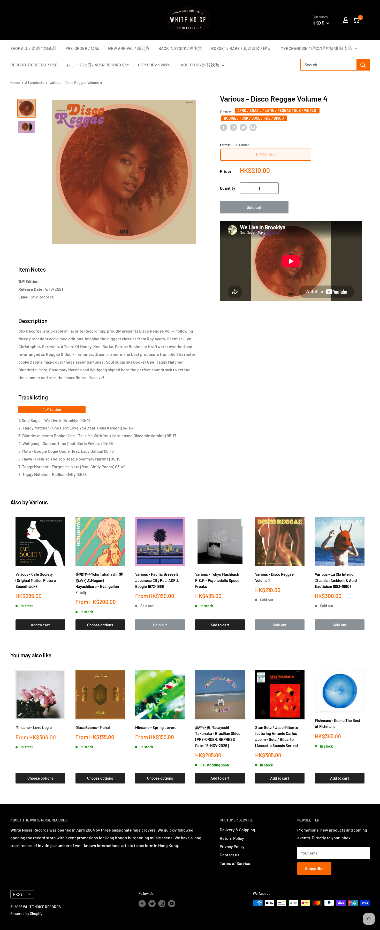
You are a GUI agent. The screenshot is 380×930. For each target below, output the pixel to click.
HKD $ (17, 894)
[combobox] (328, 64)
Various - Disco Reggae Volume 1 (274, 577)
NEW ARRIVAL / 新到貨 (128, 48)
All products (34, 82)
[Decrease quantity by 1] (245, 188)
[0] (356, 20)
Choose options (100, 624)
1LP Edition (52, 409)
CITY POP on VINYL (155, 64)
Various (38, 502)
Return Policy (232, 838)
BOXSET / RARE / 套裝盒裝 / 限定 (241, 48)
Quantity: (228, 188)
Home (15, 82)
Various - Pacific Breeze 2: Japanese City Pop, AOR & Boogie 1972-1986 (157, 580)
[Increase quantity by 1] (273, 188)
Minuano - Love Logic (34, 727)
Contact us (229, 854)
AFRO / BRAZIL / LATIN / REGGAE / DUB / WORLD (277, 110)
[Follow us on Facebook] (142, 903)
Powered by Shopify (26, 913)
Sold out (254, 207)
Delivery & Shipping (237, 829)
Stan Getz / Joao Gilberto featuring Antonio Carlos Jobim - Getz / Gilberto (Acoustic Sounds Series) (276, 736)
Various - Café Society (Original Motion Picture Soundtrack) (36, 580)
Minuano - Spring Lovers (155, 727)
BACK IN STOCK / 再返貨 (180, 48)
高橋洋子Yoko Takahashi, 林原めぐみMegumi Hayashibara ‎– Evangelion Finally (99, 583)
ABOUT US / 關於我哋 (200, 64)
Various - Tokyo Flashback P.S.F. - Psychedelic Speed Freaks (217, 580)
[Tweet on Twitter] (243, 127)
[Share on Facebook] (223, 127)
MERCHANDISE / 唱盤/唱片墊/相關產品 (316, 48)
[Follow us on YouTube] (171, 903)
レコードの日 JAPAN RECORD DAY (98, 64)
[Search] (362, 64)
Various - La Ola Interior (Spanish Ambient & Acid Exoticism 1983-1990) (336, 580)
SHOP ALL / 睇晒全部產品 (33, 48)
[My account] (345, 20)
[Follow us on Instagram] (161, 903)
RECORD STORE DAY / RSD (34, 64)
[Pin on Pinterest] (233, 127)
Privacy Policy (232, 846)
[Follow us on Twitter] (152, 903)
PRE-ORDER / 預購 (82, 48)
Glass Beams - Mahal (92, 727)
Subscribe (314, 868)
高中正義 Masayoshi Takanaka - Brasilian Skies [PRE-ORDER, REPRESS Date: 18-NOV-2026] (217, 736)
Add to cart (40, 624)
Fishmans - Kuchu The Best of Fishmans (337, 723)
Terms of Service (235, 863)
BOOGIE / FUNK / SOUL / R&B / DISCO (254, 118)
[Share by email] (253, 127)
